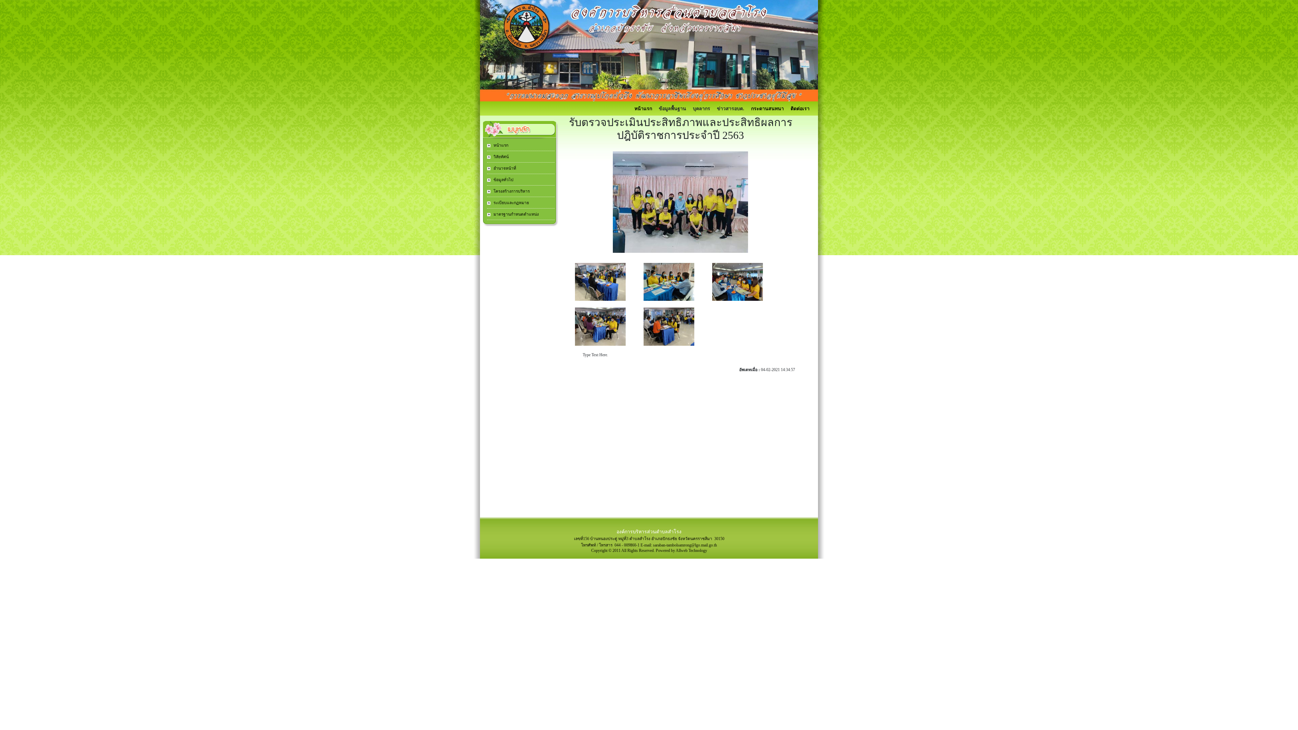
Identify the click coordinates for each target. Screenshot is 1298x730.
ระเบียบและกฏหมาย (510, 202)
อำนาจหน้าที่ (504, 168)
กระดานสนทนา (767, 108)
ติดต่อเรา (800, 108)
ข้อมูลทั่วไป (502, 179)
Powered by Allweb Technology (681, 550)
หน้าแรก (643, 108)
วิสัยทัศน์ (500, 156)
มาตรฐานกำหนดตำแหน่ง (515, 214)
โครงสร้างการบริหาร (511, 191)
